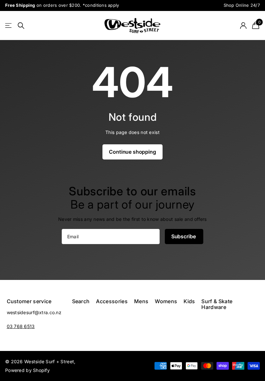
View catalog (9, 26)
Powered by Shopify (27, 370)
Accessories (112, 301)
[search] (21, 25)
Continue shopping (132, 152)
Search (81, 301)
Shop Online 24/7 (242, 5)
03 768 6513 (21, 326)
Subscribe (184, 236)
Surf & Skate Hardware (216, 304)
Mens (141, 301)
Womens (166, 301)
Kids (189, 301)
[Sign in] (243, 25)
